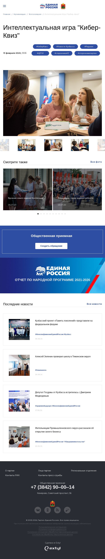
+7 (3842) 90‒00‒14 (52, 487)
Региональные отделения (83, 470)
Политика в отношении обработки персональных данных (52, 532)
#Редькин (88, 46)
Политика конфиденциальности (52, 529)
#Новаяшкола (40, 370)
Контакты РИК (12, 475)
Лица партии (44, 470)
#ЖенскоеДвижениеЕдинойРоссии (49, 334)
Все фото (96, 162)
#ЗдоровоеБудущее (43, 406)
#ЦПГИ (40, 53)
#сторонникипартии (87, 53)
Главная (6, 14)
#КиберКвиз (41, 46)
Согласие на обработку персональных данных (52, 534)
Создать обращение (51, 246)
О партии (9, 470)
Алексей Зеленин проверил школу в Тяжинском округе (63, 356)
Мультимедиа (20, 14)
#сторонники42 (62, 53)
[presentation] (9, 103)
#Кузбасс (67, 334)
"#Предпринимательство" (74, 442)
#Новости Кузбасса (65, 46)
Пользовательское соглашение (52, 527)
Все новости (94, 304)
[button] (29, 154)
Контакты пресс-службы (50, 475)
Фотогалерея (35, 14)
